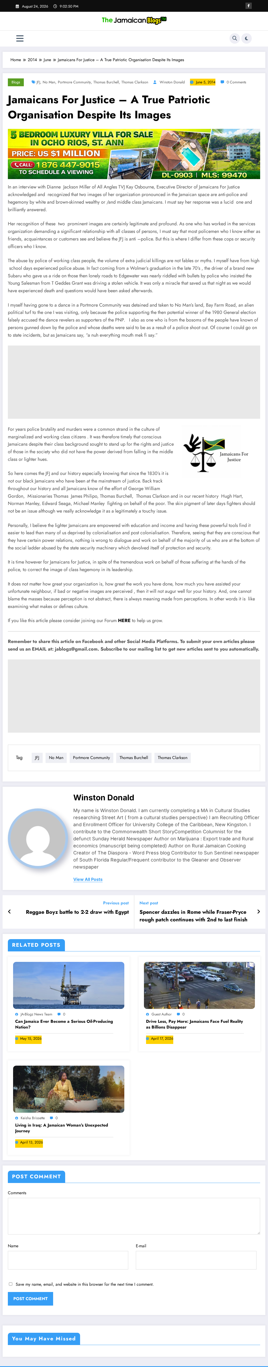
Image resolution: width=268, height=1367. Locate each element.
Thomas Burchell (106, 82)
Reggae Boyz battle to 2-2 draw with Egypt (77, 912)
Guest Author (162, 1014)
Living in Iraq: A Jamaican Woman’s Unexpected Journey (61, 1128)
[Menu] (20, 38)
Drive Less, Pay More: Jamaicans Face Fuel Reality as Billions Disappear (194, 1024)
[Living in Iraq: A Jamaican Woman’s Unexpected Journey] (68, 1089)
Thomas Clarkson (134, 82)
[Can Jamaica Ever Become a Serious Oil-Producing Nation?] (68, 985)
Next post (148, 902)
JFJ (38, 82)
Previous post (116, 902)
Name (13, 1246)
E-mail (141, 1246)
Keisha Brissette (33, 1118)
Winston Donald (172, 82)
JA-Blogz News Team (36, 1014)
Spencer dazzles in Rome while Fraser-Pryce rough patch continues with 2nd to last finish (193, 916)
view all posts (88, 879)
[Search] (235, 38)
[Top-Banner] (134, 154)
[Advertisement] (134, 382)
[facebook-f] (248, 6)
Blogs (16, 82)
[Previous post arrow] (9, 912)
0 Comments (236, 82)
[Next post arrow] (258, 912)
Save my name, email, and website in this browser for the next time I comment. (85, 1284)
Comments (17, 1193)
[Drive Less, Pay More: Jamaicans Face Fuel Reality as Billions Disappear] (199, 985)
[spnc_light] (246, 38)
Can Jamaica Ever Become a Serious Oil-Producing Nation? (64, 1024)
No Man (49, 82)
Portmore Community (74, 82)
